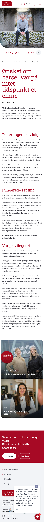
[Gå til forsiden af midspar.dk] (7, 3)
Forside (4, 62)
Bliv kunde (9, 456)
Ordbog (10, 53)
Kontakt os (25, 456)
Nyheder (11, 62)
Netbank (29, 4)
